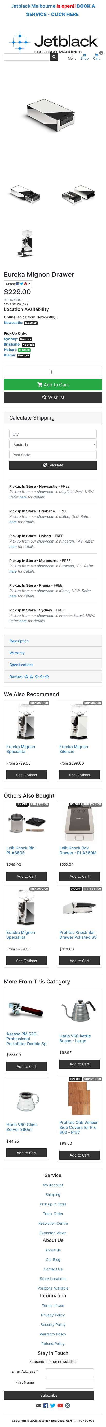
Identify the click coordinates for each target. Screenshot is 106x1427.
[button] (53, 397)
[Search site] (54, 57)
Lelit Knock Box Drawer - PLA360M (77, 850)
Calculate (55, 465)
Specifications (21, 664)
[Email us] (38, 1406)
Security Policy (53, 1324)
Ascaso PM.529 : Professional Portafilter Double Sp (26, 1038)
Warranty (17, 653)
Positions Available (53, 1288)
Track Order (53, 1213)
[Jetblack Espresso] (53, 42)
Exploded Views (53, 1233)
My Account (53, 1185)
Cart (97, 56)
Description (19, 641)
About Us (53, 1250)
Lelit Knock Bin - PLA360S (21, 850)
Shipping (53, 1194)
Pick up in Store (53, 1204)
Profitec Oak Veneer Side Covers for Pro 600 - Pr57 (78, 1127)
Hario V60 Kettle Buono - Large (75, 1038)
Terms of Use (53, 1305)
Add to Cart (55, 384)
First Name (25, 1382)
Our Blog (53, 1259)
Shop (85, 58)
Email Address (25, 1371)
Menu (72, 58)
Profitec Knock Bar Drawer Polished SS (78, 935)
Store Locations (53, 1278)
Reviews (17, 676)
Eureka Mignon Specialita (20, 749)
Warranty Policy (53, 1334)
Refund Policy (53, 1343)
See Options (26, 775)
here (23, 497)
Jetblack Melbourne (33, 6)
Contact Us (53, 1269)
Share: (11, 284)
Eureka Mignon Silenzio (73, 749)
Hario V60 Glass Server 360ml (21, 1127)
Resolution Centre (53, 1223)
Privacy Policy (53, 1315)
